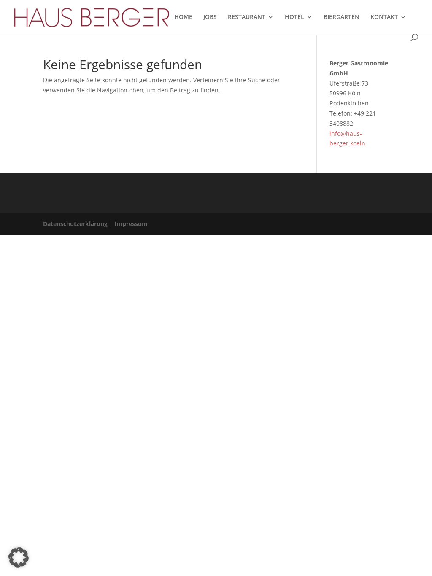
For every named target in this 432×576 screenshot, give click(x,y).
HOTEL (294, 17)
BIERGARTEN (341, 17)
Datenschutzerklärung (75, 224)
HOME (183, 17)
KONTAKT (384, 17)
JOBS (210, 17)
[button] (18, 557)
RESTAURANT (246, 17)
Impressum (131, 224)
